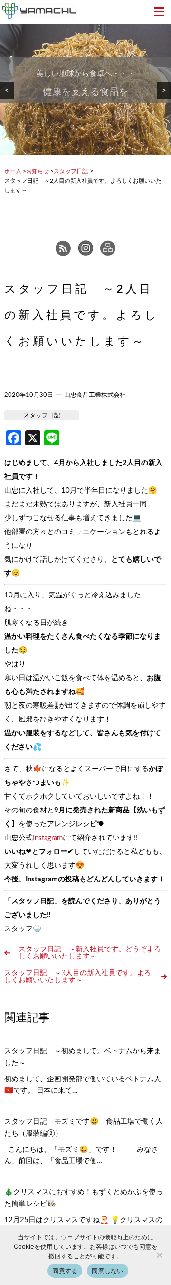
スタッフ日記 (41, 416)
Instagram (48, 837)
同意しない (107, 1271)
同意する (64, 1271)
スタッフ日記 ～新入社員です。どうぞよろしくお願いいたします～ (90, 953)
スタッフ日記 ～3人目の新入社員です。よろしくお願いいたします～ (77, 976)
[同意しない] (159, 1255)
